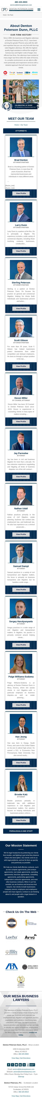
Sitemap (21, 1076)
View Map (15, 1058)
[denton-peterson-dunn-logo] (17, 9)
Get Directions (25, 1058)
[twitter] (12, 1064)
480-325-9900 (21, 2)
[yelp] (24, 1064)
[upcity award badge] (11, 917)
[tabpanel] (21, 481)
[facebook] (8, 1064)
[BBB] (31, 1064)
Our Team (24, 125)
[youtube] (16, 1064)
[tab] (21, 130)
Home (4, 15)
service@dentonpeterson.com (21, 5)
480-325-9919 (23, 1092)
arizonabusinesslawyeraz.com (24, 1072)
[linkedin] (20, 1064)
